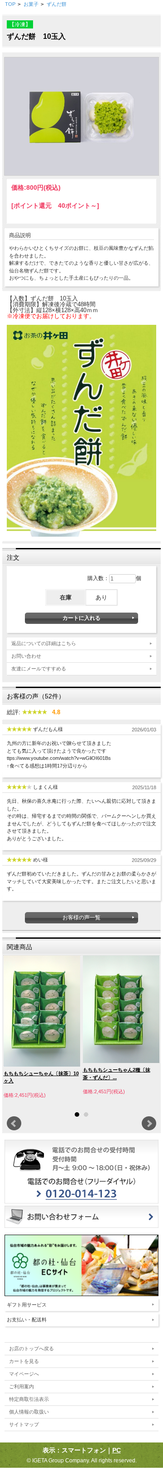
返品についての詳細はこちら (43, 643)
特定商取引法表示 (29, 1399)
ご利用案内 (21, 1386)
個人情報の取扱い (29, 1411)
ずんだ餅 (57, 4)
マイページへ (24, 1374)
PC (116, 1450)
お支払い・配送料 (27, 1319)
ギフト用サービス (27, 1304)
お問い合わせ (26, 656)
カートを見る (24, 1361)
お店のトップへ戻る (31, 1348)
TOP (10, 4)
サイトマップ (24, 1424)
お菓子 (31, 4)
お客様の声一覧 (81, 917)
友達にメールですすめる (38, 668)
